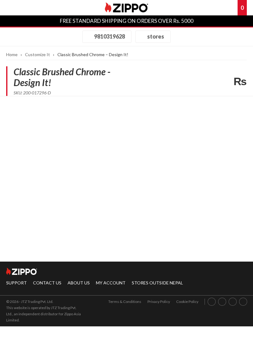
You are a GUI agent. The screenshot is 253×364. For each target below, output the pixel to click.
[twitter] (243, 301)
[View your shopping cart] (232, 7)
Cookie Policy (187, 301)
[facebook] (211, 301)
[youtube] (232, 301)
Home (12, 54)
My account (111, 282)
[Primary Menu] (13, 7)
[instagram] (222, 301)
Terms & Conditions (124, 301)
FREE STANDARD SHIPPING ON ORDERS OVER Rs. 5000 (126, 21)
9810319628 (109, 36)
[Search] (29, 7)
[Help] (211, 7)
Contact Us (47, 282)
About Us (79, 282)
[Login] (222, 7)
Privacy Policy (158, 301)
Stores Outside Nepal (157, 282)
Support (16, 282)
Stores (155, 36)
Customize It (37, 54)
